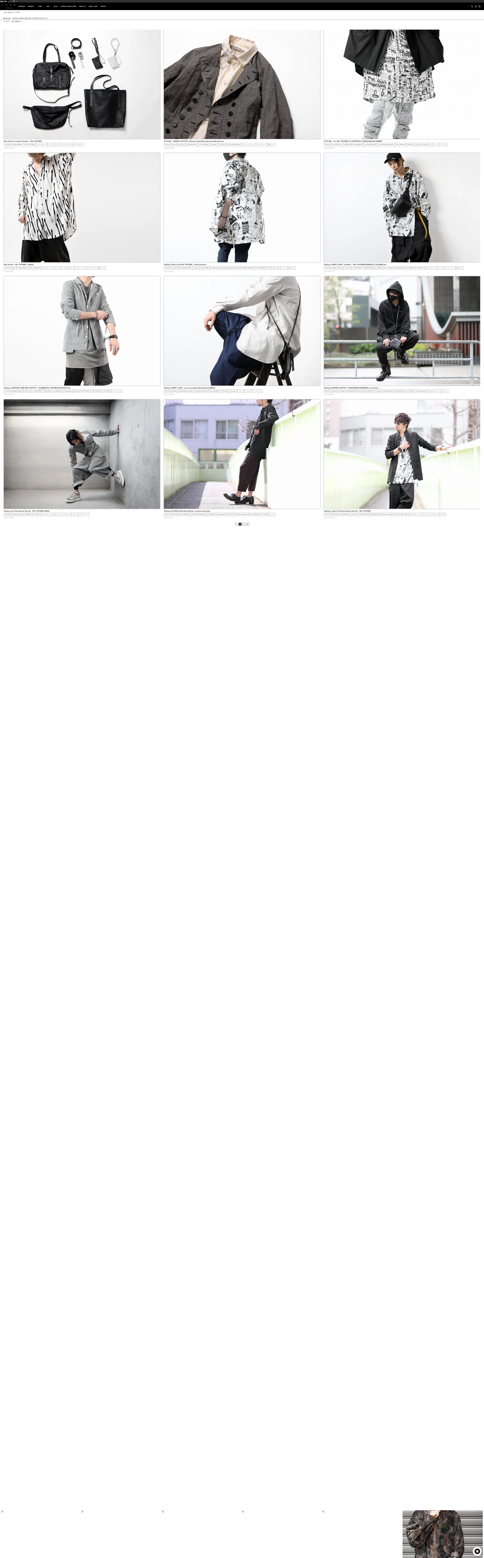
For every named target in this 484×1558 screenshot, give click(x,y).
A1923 (195, 268)
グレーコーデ (117, 391)
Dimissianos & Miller (186, 391)
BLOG (9, 12)
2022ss (167, 144)
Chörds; (354, 514)
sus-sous (233, 391)
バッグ (51, 144)
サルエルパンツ (47, 268)
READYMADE (389, 391)
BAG (13, 268)
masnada (16, 514)
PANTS (410, 144)
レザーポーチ (78, 144)
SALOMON (410, 268)
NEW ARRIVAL (18, 144)
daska (175, 391)
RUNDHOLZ (400, 268)
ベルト (57, 144)
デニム (247, 391)
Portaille (214, 144)
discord (335, 391)
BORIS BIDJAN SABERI (353, 144)
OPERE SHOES (247, 268)
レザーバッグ (66, 144)
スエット (445, 391)
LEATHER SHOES (370, 144)
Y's (430, 144)
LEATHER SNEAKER (386, 144)
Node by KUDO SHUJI (232, 268)
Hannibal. (211, 514)
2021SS (167, 268)
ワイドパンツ (261, 144)
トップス (443, 144)
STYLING (222, 144)
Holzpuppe (68, 391)
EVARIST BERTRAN (199, 514)
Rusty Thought (387, 514)
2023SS (7, 144)
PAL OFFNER (30, 144)
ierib (173, 144)
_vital (278, 268)
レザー (71, 268)
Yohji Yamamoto (421, 391)
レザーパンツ (80, 268)
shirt (416, 144)
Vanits (406, 514)
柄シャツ (272, 144)
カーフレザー (41, 144)
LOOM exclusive (216, 268)
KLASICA (181, 144)
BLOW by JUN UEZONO (53, 391)
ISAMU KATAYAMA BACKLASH (351, 391)
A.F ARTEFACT (337, 144)
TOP (5, 12)
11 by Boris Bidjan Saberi (333, 268)
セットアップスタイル (62, 514)
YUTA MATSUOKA (234, 144)
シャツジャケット (249, 144)
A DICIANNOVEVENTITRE (182, 268)
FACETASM (204, 268)
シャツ (435, 144)
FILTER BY (7, 21)
